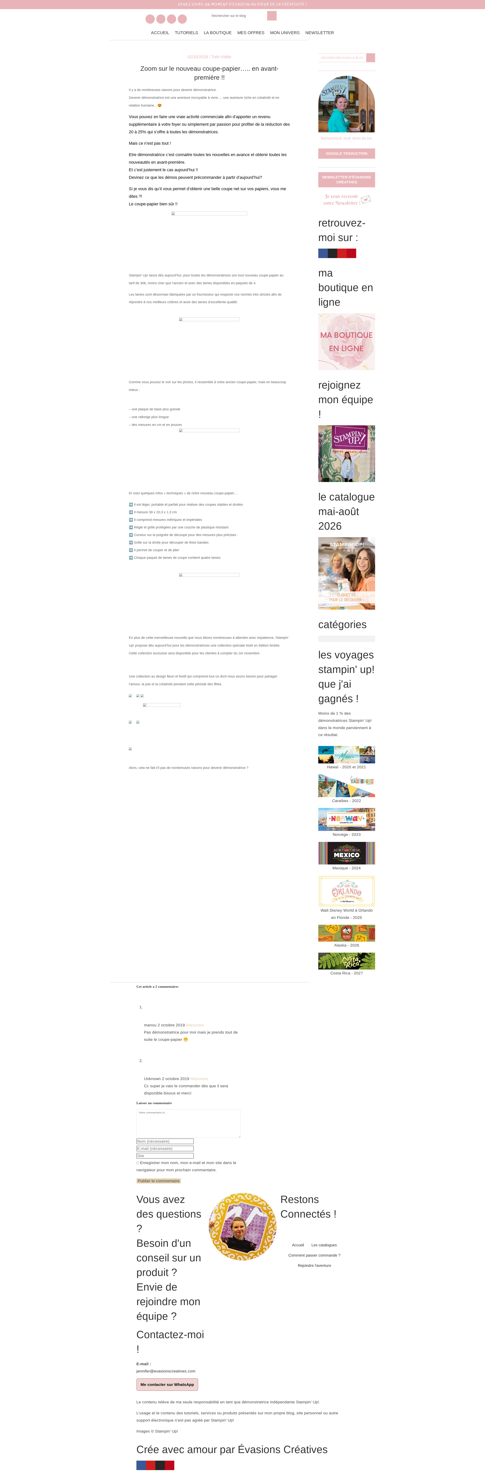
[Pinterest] (182, 19)
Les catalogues (324, 1245)
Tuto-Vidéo (221, 56)
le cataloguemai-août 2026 (346, 511)
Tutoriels (186, 32)
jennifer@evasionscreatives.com (166, 1371)
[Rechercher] (272, 15)
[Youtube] (171, 19)
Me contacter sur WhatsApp (167, 1384)
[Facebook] (150, 19)
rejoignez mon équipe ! (345, 399)
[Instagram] (161, 19)
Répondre (195, 1025)
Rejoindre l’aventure (314, 1265)
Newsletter (319, 32)
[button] (346, 639)
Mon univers (285, 32)
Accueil (160, 32)
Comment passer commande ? (314, 1255)
